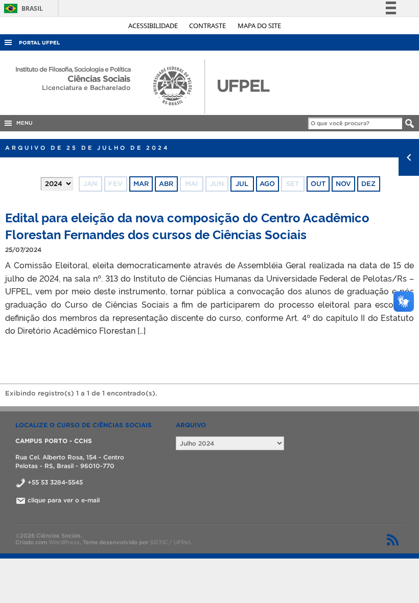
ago (267, 184)
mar (141, 184)
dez (368, 184)
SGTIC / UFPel (170, 542)
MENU (23, 123)
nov (343, 184)
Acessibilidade (153, 25)
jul (242, 184)
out (318, 184)
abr (166, 184)
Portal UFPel (39, 42)
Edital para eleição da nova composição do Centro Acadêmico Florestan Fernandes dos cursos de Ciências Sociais (187, 225)
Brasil (21, 8)
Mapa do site (259, 25)
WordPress (64, 542)
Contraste (208, 25)
